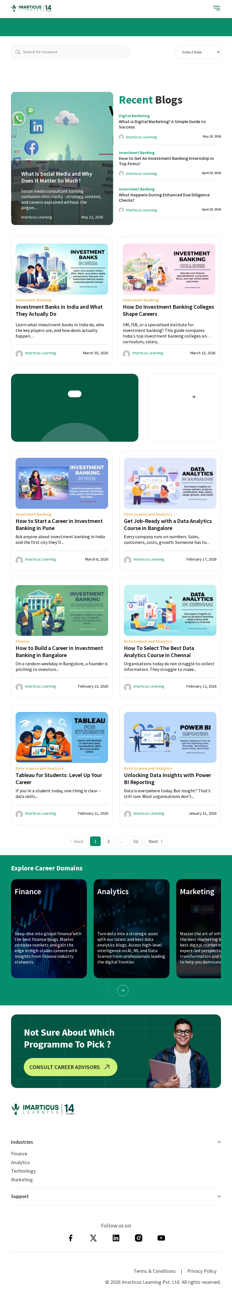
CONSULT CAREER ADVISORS (64, 1066)
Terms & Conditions (155, 1271)
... (121, 841)
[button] (122, 990)
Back (78, 841)
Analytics (20, 1162)
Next (153, 841)
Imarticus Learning (141, 137)
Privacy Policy (201, 1271)
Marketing (22, 1180)
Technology (23, 1171)
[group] (62, 301)
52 (136, 841)
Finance (19, 1154)
